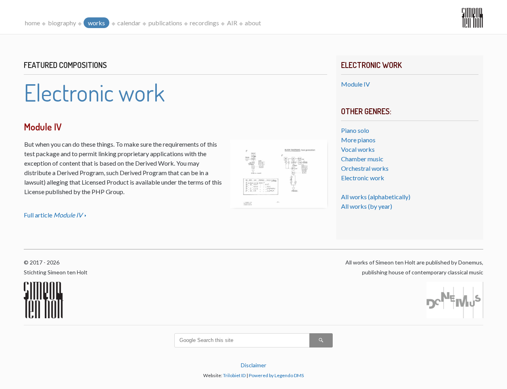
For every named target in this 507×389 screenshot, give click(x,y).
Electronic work (362, 177)
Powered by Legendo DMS (276, 375)
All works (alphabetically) (375, 196)
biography (62, 22)
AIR (232, 22)
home (32, 22)
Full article (53, 215)
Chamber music (362, 158)
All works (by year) (366, 206)
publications (165, 22)
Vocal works (358, 149)
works (96, 22)
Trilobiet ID (234, 375)
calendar (129, 22)
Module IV (355, 84)
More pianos (358, 140)
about (253, 22)
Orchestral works (365, 168)
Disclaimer (253, 365)
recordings (204, 22)
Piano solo (355, 130)
